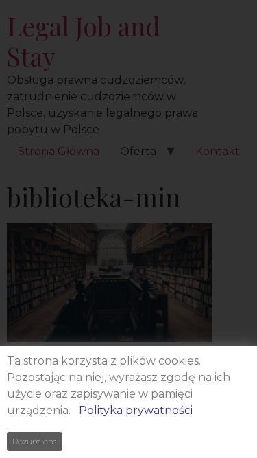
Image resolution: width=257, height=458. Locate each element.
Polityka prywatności (136, 410)
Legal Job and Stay (83, 41)
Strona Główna (58, 151)
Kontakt (217, 151)
